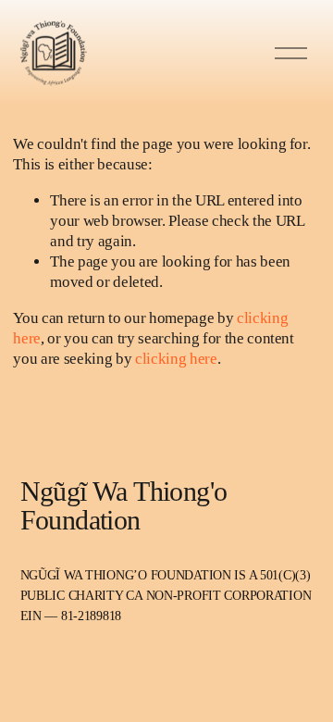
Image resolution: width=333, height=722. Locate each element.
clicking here (176, 358)
